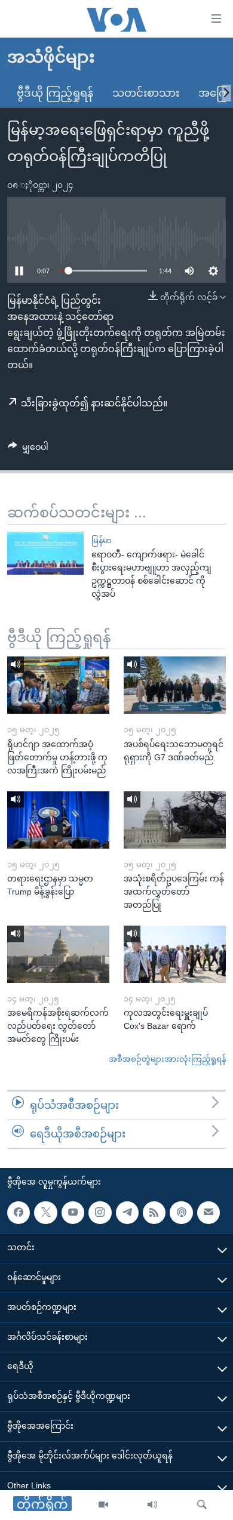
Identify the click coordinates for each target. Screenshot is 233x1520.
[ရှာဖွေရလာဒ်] (202, 1505)
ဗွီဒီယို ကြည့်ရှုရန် (55, 93)
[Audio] (152, 1505)
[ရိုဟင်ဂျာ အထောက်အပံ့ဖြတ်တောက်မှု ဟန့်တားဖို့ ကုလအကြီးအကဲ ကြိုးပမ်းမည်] (58, 685)
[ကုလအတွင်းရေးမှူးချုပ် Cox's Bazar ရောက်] (175, 954)
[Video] (103, 1505)
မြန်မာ (101, 540)
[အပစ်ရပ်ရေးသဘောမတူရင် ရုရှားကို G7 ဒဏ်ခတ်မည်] (175, 685)
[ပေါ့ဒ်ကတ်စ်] (181, 1212)
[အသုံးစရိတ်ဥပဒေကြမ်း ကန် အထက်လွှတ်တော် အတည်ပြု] (175, 820)
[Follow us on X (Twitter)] (45, 1212)
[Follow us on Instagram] (99, 1212)
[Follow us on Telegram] (127, 1212)
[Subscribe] (208, 1212)
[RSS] (154, 1212)
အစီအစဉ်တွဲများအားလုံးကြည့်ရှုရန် (167, 1059)
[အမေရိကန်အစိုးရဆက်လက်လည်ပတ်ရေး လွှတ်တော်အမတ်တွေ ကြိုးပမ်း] (58, 954)
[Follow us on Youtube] (73, 1212)
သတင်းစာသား (145, 93)
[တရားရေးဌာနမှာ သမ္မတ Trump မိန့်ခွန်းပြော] (58, 820)
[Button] (28, 449)
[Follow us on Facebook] (18, 1212)
